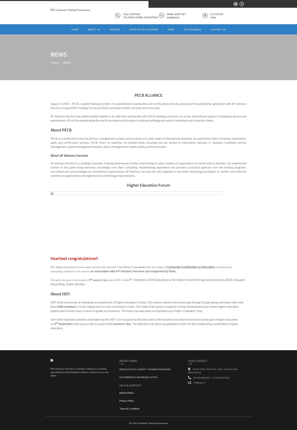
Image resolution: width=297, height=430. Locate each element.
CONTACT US (218, 29)
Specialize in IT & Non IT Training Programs (145, 369)
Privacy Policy (126, 400)
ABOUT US (94, 29)
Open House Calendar (143, 29)
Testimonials (192, 29)
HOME (75, 29)
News (170, 29)
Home (55, 62)
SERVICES (114, 29)
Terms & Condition (129, 408)
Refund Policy (126, 392)
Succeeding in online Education (138, 377)
